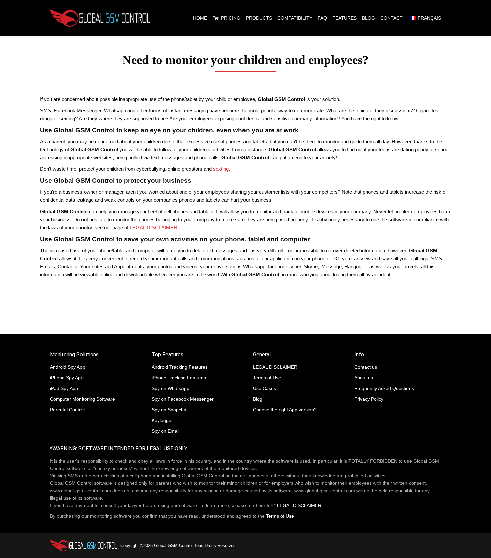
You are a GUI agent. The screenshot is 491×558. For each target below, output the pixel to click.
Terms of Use (280, 516)
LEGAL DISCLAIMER (153, 227)
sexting (221, 169)
